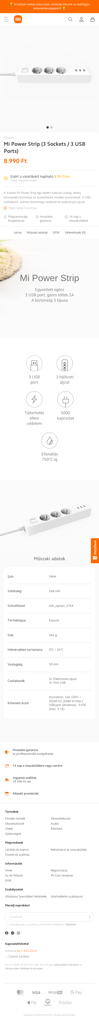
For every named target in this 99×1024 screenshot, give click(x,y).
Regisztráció (59, 870)
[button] (6, 19)
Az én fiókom (14, 875)
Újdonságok (13, 833)
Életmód (56, 828)
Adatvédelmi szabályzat (67, 896)
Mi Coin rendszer (62, 875)
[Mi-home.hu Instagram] (18, 933)
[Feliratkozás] (89, 917)
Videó (9, 828)
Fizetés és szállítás (17, 854)
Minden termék (15, 818)
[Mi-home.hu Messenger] (12, 933)
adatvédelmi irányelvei (66, 965)
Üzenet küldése (18, 956)
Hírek (8, 870)
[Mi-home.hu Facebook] (6, 933)
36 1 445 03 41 (27, 950)
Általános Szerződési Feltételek (26, 896)
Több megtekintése (23, 180)
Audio (55, 823)
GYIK (8, 880)
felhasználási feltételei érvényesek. (24, 968)
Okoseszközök (14, 823)
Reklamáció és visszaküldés (69, 849)
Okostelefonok (61, 818)
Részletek (70, 924)
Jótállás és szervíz (17, 849)
